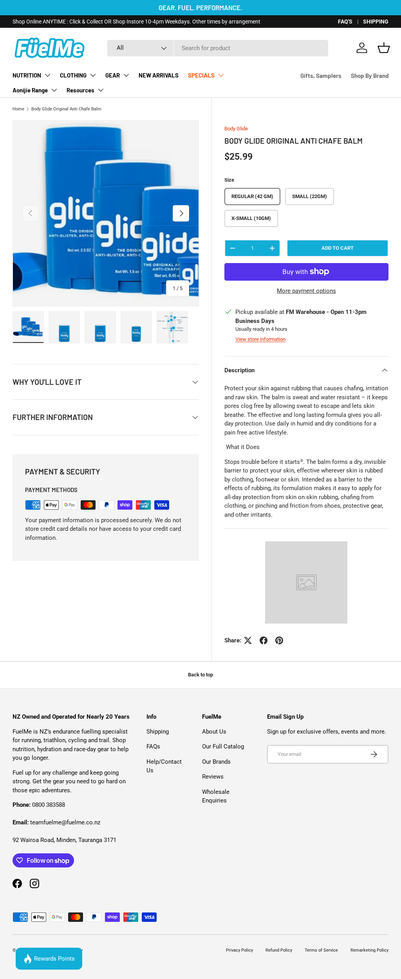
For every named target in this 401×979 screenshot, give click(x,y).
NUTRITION (27, 75)
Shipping (157, 731)
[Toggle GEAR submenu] (126, 75)
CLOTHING (73, 75)
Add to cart (338, 248)
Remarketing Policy (369, 950)
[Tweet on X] (248, 640)
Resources (80, 90)
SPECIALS (201, 75)
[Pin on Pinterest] (279, 640)
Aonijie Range (30, 90)
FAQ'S (345, 21)
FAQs (153, 746)
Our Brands (216, 761)
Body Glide (236, 129)
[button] (383, 47)
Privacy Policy (239, 950)
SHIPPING (375, 21)
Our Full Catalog (223, 746)
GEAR (112, 75)
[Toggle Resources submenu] (100, 90)
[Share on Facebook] (263, 640)
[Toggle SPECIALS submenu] (221, 75)
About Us (214, 731)
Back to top (200, 675)
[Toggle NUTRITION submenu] (47, 75)
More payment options (306, 290)
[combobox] (217, 48)
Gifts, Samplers (320, 75)
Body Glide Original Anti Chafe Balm (66, 109)
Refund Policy (279, 950)
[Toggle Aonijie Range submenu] (54, 90)
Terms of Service (321, 950)
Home (18, 109)
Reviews (213, 776)
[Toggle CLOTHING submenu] (93, 75)
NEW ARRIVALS (159, 75)
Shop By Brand (369, 75)
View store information (260, 339)
